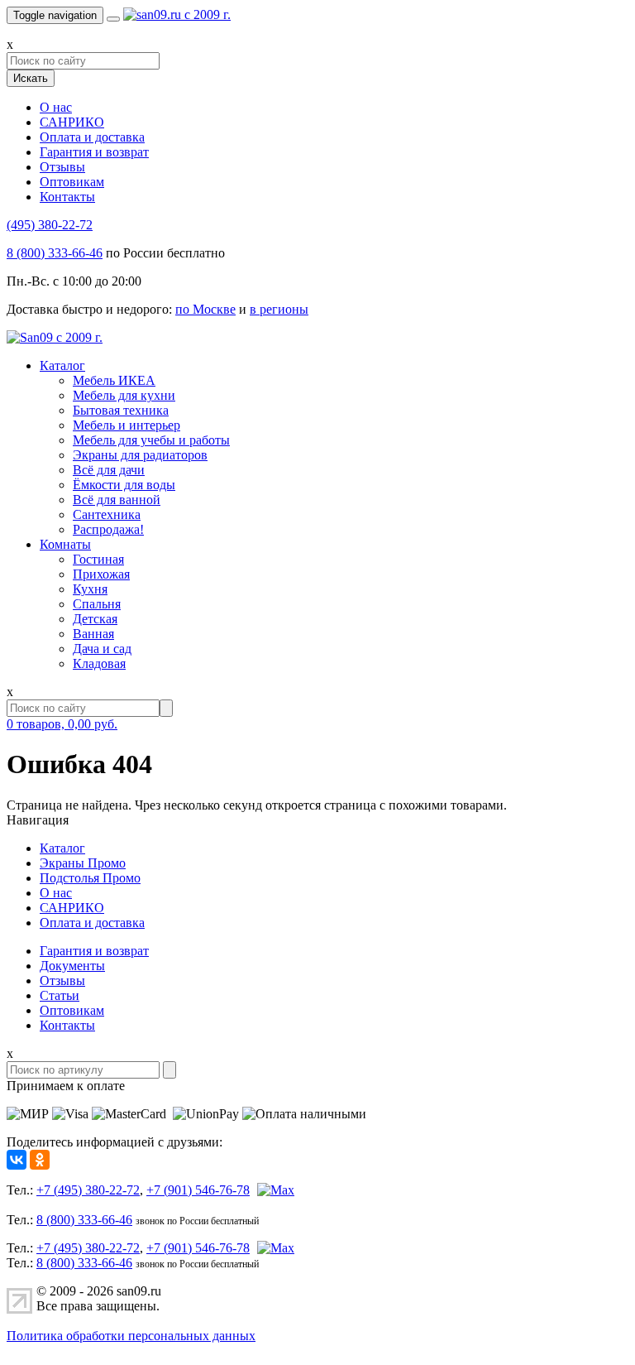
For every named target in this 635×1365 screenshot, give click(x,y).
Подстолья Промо (90, 878)
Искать (30, 78)
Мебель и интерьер (126, 425)
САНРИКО (72, 122)
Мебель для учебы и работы (151, 440)
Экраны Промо (83, 863)
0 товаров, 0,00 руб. (62, 724)
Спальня (97, 604)
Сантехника (107, 514)
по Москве (205, 309)
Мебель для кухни (124, 395)
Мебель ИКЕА (114, 380)
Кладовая (99, 663)
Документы (72, 966)
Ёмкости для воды (124, 485)
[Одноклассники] (40, 1160)
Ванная (93, 634)
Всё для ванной (116, 500)
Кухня (90, 589)
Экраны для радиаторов (140, 455)
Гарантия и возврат (94, 152)
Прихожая (101, 574)
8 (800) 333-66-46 (55, 253)
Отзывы (62, 167)
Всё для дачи (109, 470)
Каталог (62, 365)
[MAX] (273, 1190)
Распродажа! (108, 529)
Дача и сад (102, 649)
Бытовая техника (121, 410)
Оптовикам (72, 182)
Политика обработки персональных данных (131, 1336)
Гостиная (98, 559)
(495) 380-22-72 (50, 225)
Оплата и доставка (92, 137)
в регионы (279, 309)
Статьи (59, 995)
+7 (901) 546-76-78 (198, 1190)
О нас (56, 107)
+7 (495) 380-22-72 (88, 1190)
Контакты (67, 197)
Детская (95, 619)
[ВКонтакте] (16, 1160)
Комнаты (65, 544)
